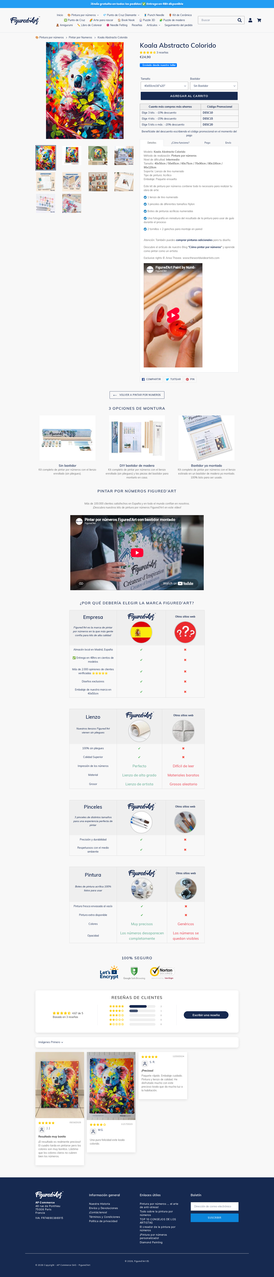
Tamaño (145, 78)
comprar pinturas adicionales (194, 240)
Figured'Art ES (141, 1261)
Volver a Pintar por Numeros (140, 395)
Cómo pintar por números (205, 247)
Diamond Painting (151, 1242)
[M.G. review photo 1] (111, 1086)
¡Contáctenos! (98, 1212)
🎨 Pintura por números (49, 37)
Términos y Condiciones (104, 1216)
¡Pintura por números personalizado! (153, 1236)
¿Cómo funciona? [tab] (180, 142)
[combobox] (221, 20)
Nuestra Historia (99, 1203)
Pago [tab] (207, 142)
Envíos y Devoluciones (103, 1208)
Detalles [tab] (151, 142)
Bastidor (195, 78)
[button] (148, 52)
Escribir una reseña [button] (206, 1015)
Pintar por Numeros (80, 37)
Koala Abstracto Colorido (112, 37)
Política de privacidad (103, 1221)
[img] (46, 1123)
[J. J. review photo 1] (59, 1085)
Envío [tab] (228, 142)
